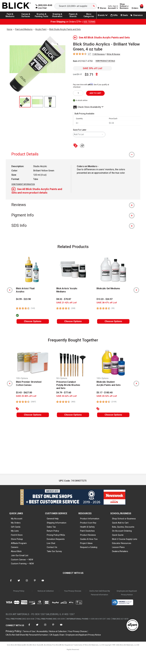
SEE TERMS (89, 21)
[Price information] (76, 146)
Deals (125, 15)
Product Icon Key (88, 522)
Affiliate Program (19, 543)
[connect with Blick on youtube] (43, 582)
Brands (101, 15)
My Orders (16, 522)
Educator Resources (121, 543)
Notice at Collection (46, 591)
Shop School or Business (124, 518)
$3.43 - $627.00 (24, 392)
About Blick (16, 551)
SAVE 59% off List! (92, 68)
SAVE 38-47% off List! (107, 302)
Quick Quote (117, 535)
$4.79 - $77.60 (63, 392)
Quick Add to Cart (120, 522)
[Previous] (10, 290)
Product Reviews (88, 535)
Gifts (115, 15)
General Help (53, 518)
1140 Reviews (98, 54)
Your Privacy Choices (72, 591)
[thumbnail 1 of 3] (25, 101)
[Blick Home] (16, 5)
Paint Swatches (87, 531)
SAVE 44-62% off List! (66, 396)
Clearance (138, 15)
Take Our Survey (54, 551)
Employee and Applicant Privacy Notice (127, 593)
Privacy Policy (18, 591)
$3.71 (89, 75)
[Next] (136, 290)
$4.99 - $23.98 (23, 299)
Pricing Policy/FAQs (56, 535)
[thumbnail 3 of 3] (50, 101)
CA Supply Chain (56, 635)
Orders (135, 8)
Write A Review (113, 54)
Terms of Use (29, 631)
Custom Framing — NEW (22, 563)
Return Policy (53, 531)
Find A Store (17, 535)
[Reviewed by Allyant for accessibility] (132, 625)
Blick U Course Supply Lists (124, 539)
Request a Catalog (88, 547)
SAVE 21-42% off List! (66, 302)
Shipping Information (56, 522)
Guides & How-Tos (89, 539)
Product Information (89, 518)
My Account (16, 518)
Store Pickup (17, 539)
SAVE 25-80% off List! (26, 396)
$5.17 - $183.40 (104, 392)
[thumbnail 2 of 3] (37, 101)
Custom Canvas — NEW (22, 559)
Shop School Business (124, 6)
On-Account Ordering (122, 531)
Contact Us (52, 547)
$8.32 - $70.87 (63, 299)
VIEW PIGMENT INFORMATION (23, 184)
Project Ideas (86, 543)
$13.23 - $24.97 (104, 299)
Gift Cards (15, 527)
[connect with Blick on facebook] (11, 582)
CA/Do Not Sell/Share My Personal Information (99, 593)
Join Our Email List (19, 555)
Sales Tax (51, 527)
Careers (14, 547)
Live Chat (51, 543)
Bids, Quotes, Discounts (123, 527)
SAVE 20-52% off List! (107, 396)
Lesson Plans (118, 547)
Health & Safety (87, 527)
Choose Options (32, 321)
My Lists (15, 531)
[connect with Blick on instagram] (27, 582)
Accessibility (42, 631)
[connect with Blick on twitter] (19, 582)
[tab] (73, 154)
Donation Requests (56, 539)
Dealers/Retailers (120, 551)
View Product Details (105, 61)
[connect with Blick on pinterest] (35, 582)
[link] (41, 8)
